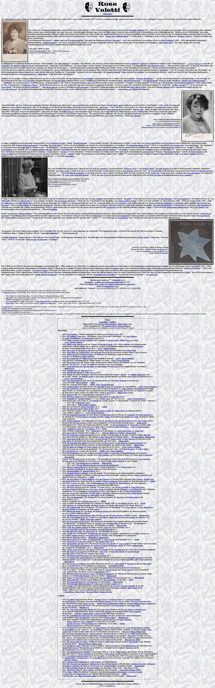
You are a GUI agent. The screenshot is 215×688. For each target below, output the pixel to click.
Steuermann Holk (73, 439)
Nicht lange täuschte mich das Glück (80, 366)
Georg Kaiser (6, 87)
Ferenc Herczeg (130, 507)
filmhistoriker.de (106, 592)
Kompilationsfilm (90, 676)
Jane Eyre (103, 552)
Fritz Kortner (93, 491)
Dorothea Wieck (161, 268)
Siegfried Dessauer (100, 546)
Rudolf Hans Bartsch (73, 475)
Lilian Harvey (9, 203)
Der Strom (71, 493)
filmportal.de (93, 284)
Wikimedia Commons (76, 173)
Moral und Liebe (73, 670)
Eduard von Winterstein (90, 495)
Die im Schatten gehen (75, 467)
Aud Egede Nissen (165, 107)
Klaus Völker (10, 303)
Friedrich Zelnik (182, 203)
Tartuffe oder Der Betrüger (105, 150)
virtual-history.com (111, 286)
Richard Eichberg (93, 668)
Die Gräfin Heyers (74, 362)
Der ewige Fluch (55, 145)
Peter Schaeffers (126, 620)
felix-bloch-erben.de (50, 87)
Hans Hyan (103, 397)
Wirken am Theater (130, 89)
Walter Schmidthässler (72, 338)
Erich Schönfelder (87, 407)
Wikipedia (116, 280)
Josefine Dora (148, 479)
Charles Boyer (111, 207)
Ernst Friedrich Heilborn (184, 83)
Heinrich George (127, 503)
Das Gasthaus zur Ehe (75, 544)
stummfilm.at (93, 538)
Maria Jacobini (99, 505)
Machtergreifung (25, 214)
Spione (69, 578)
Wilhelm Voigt (138, 546)
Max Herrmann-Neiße (156, 66)
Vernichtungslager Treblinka (105, 275)
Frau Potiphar (72, 334)
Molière (125, 150)
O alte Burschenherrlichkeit (77, 527)
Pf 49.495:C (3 (176, 127)
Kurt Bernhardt (133, 552)
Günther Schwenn (109, 620)
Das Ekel (127, 199)
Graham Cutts (178, 145)
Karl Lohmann (185, 175)
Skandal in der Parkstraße (76, 662)
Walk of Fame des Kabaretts (36, 239)
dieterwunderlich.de (148, 603)
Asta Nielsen (169, 143)
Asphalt (71, 154)
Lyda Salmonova (202, 205)
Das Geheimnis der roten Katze (78, 616)
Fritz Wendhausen (30, 145)
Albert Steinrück (190, 154)
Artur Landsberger (120, 425)
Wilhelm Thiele (69, 658)
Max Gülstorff (81, 383)
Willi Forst (134, 634)
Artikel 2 (122, 433)
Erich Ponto (30, 81)
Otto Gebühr (24, 205)
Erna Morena (81, 423)
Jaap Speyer (103, 515)
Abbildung (7, 83)
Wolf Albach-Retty (26, 203)
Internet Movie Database (107, 324)
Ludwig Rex (109, 393)
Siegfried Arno (120, 550)
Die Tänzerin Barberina (162, 205)
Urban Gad (139, 431)
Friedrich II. (48, 205)
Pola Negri (114, 366)
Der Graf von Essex (74, 487)
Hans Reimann (166, 199)
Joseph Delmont (127, 389)
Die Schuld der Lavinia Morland (79, 435)
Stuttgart (127, 344)
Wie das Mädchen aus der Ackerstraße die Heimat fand (97, 465)
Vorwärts (63, 152)
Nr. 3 (114, 288)
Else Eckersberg (145, 455)
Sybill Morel (141, 389)
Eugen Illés (134, 425)
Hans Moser (110, 654)
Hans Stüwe (147, 564)
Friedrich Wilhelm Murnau (41, 150)
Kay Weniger (136, 116)
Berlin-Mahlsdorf (10, 237)
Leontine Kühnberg (120, 427)
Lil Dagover (122, 203)
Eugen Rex (115, 397)
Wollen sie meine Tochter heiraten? (80, 340)
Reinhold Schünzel (103, 511)
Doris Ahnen (144, 237)
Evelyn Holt (69, 554)
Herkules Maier (73, 574)
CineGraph (88, 282)
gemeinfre (45, 53)
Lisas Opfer (15, 109)
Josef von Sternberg (8, 89)
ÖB (176, 125)
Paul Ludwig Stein (102, 542)
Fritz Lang (155, 173)
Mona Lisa (131, 636)
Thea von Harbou (193, 173)
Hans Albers (135, 87)
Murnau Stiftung (108, 433)
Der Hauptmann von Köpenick (78, 546)
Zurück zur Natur (74, 624)
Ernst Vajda (114, 435)
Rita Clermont (120, 381)
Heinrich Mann (148, 169)
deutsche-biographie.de (117, 284)
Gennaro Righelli (83, 505)
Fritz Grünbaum (87, 622)
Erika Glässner (112, 109)
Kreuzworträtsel (73, 626)
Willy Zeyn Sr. (90, 373)
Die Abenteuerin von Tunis (65, 201)
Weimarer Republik (113, 72)
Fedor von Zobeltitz (108, 544)
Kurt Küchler (103, 439)
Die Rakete (164, 70)
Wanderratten (72, 371)
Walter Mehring (63, 64)
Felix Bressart (87, 648)
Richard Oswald (58, 143)
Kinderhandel (138, 346)
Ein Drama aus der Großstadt (87, 463)
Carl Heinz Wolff (133, 605)
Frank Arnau (119, 605)
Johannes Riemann (110, 481)
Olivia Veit (88, 338)
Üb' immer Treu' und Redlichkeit (79, 558)
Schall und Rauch (50, 43)
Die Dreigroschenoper (132, 81)
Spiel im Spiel (138, 109)
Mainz (54, 239)
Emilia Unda (146, 630)
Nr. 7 (129, 288)
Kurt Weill (166, 81)
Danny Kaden (113, 340)
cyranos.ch (64, 51)
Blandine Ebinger (20, 66)
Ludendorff (134, 64)
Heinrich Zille (96, 540)
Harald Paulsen (61, 81)
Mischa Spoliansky (32, 87)
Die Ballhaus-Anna (74, 336)
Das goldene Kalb (73, 507)
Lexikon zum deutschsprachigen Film (109, 282)
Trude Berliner (129, 517)
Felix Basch (101, 475)
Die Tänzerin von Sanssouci (77, 664)
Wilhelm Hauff (87, 377)
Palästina (96, 216)
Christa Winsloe (41, 270)
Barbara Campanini (164, 203)
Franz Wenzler (131, 628)
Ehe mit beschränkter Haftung (78, 652)
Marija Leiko (133, 497)
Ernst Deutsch (204, 216)
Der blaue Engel (63, 171)
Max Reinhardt (167, 40)
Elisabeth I (124, 489)
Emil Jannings (6, 150)
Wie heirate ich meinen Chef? (78, 556)
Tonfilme (53, 209)
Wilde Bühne (42, 74)
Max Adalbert (97, 199)
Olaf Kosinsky (147, 251)
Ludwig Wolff (116, 439)
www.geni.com (151, 275)
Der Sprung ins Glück (75, 568)
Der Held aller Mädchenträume (79, 584)
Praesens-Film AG (65, 184)
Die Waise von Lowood (75, 552)
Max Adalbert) (104, 455)
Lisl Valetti (195, 266)
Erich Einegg (88, 78)
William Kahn (119, 411)
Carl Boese (103, 205)
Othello (69, 375)
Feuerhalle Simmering (49, 233)
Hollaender (5, 66)
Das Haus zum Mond (75, 469)
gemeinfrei (59, 314)
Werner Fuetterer (84, 654)
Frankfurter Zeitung (29, 85)
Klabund (143, 64)
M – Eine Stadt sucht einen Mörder (75, 175)
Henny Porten (70, 509)
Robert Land (98, 584)
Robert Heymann (128, 449)
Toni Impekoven (183, 199)
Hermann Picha (167, 147)
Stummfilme (69, 156)
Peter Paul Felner (137, 487)
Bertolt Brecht (152, 81)
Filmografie (107, 14)
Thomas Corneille (121, 487)
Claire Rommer (84, 576)
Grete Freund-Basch (142, 475)
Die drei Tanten (73, 479)
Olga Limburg (137, 479)
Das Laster (104, 107)
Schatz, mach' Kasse (74, 550)
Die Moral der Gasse (74, 531)
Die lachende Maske (74, 373)
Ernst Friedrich (144, 459)
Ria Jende (106, 399)
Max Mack (27, 107)
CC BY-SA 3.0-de (162, 251)
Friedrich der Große (130, 417)
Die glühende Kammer (75, 447)
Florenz (67, 640)
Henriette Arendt (106, 344)
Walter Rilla (24, 147)
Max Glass (108, 443)
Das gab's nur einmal (75, 676)
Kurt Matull (102, 366)
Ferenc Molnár (198, 207)
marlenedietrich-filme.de (117, 603)
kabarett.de (131, 284)
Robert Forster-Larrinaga (78, 87)
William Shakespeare (138, 375)
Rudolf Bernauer (129, 646)
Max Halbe (96, 493)
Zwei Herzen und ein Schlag (125, 201)
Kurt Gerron (128, 171)
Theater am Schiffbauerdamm (116, 36)
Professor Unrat (130, 169)
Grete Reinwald (106, 529)
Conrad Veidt (149, 143)
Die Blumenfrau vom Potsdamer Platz (81, 515)
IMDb (93, 383)
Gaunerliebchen (73, 580)
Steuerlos (70, 505)
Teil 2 (73, 405)
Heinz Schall (126, 467)
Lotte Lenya (90, 83)
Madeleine (71, 399)
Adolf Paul (130, 205)
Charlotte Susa (130, 648)
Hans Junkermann (82, 618)
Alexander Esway (88, 574)
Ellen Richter (26, 201)
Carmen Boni (126, 570)
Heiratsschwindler (74, 511)
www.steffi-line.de (109, 686)
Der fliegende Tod (73, 409)
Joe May (46, 154)
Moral (69, 425)
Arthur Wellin (143, 449)
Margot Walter (109, 618)
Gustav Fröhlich (7, 154)
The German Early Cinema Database (116, 326)
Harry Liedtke (112, 584)
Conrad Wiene (84, 352)
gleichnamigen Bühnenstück (177, 207)
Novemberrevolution (76, 40)
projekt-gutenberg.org (195, 64)
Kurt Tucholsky (114, 40)
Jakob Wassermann (124, 431)
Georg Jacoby (124, 544)
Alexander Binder (40, 51)
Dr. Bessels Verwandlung (76, 564)
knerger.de (73, 233)
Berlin (115, 19)
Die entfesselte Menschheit (77, 443)
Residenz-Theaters (185, 36)
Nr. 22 (99, 288)
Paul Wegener (130, 439)
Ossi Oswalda (103, 550)
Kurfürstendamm (80, 143)
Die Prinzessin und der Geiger (137, 145)
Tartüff (190, 147)
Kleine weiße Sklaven (75, 344)
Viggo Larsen (118, 105)
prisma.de (78, 614)
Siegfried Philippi (84, 399)
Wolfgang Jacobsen (10, 292)
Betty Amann (27, 156)
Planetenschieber (73, 471)
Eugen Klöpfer (136, 443)
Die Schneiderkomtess (75, 497)
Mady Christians (197, 152)
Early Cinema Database (73, 342)
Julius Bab (9, 298)
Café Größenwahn (165, 43)
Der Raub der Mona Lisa (76, 634)
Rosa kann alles (73, 358)
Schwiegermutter (73, 381)
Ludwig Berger (148, 152)
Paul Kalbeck (123, 218)
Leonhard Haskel (115, 391)
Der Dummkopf (73, 453)
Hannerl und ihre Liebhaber (77, 473)
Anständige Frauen (74, 429)
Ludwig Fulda (103, 453)
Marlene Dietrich (162, 87)
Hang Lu (70, 395)
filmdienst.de (84, 608)
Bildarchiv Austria (148, 127)
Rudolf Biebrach (88, 479)
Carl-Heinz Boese (87, 501)
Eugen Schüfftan (143, 628)
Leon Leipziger (131, 336)
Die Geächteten (72, 389)
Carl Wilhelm (94, 401)
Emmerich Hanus (86, 354)
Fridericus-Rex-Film (96, 664)
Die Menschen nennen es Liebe (99, 411)
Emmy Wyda (70, 481)
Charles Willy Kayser (116, 505)
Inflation (141, 72)
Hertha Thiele (145, 268)
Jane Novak (68, 147)
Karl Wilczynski (42, 301)
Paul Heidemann (129, 453)
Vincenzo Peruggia (106, 636)
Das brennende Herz (172, 152)
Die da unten (72, 540)
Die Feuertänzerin (74, 517)
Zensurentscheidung (127, 670)
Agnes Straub (99, 489)
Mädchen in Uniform (192, 268)
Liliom (148, 207)
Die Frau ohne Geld (74, 529)
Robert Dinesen (115, 517)
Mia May (147, 435)
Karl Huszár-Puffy (134, 491)
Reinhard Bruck (89, 471)
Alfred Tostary (89, 409)
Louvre (69, 638)
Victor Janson (109, 540)
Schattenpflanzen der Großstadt (103, 483)
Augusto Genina (111, 570)
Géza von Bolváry (95, 634)
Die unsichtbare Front (75, 668)
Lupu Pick (115, 453)
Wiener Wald (72, 622)
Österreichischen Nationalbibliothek (164, 124)
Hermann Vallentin (136, 30)
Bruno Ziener (92, 447)
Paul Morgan (89, 624)
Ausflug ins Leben (74, 646)
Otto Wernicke (155, 175)
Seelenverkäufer (73, 387)
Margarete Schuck (103, 387)
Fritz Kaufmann (91, 529)
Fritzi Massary (70, 451)
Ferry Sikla (95, 427)
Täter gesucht (72, 605)
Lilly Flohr (69, 461)
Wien (115, 231)
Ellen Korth (131, 377)
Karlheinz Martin (92, 469)
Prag (77, 216)
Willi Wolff (5, 201)
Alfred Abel (81, 107)
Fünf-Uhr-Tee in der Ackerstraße (79, 542)
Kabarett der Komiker (144, 78)
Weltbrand (95, 431)
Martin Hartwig (124, 483)
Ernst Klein (102, 517)
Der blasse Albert (73, 397)
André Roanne (99, 572)
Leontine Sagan (118, 268)
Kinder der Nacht (83, 403)
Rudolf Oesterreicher (70, 648)
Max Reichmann (109, 580)
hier (54, 53)
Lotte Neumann (103, 479)
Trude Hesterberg (29, 74)
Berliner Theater (178, 85)
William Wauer (67, 112)
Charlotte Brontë (118, 552)
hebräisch (124, 216)
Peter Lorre (104, 175)
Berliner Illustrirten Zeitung (46, 275)
